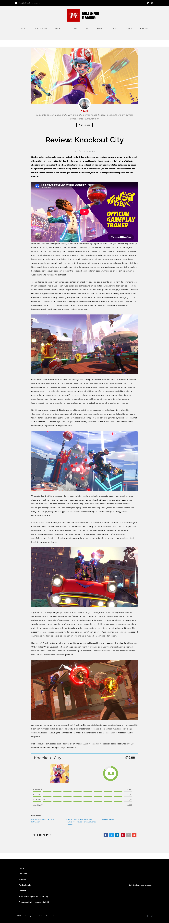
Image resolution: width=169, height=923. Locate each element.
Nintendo (73, 28)
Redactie (23, 874)
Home (24, 28)
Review (92, 151)
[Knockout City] (59, 773)
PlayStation (41, 28)
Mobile (100, 28)
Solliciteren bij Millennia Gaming (33, 896)
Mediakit (23, 879)
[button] (106, 835)
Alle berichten (84, 125)
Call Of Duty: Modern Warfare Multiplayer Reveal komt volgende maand (81, 821)
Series (128, 28)
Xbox (57, 28)
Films (114, 28)
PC (87, 28)
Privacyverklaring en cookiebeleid (34, 902)
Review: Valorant (109, 819)
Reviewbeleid (25, 885)
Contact (22, 891)
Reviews (144, 28)
